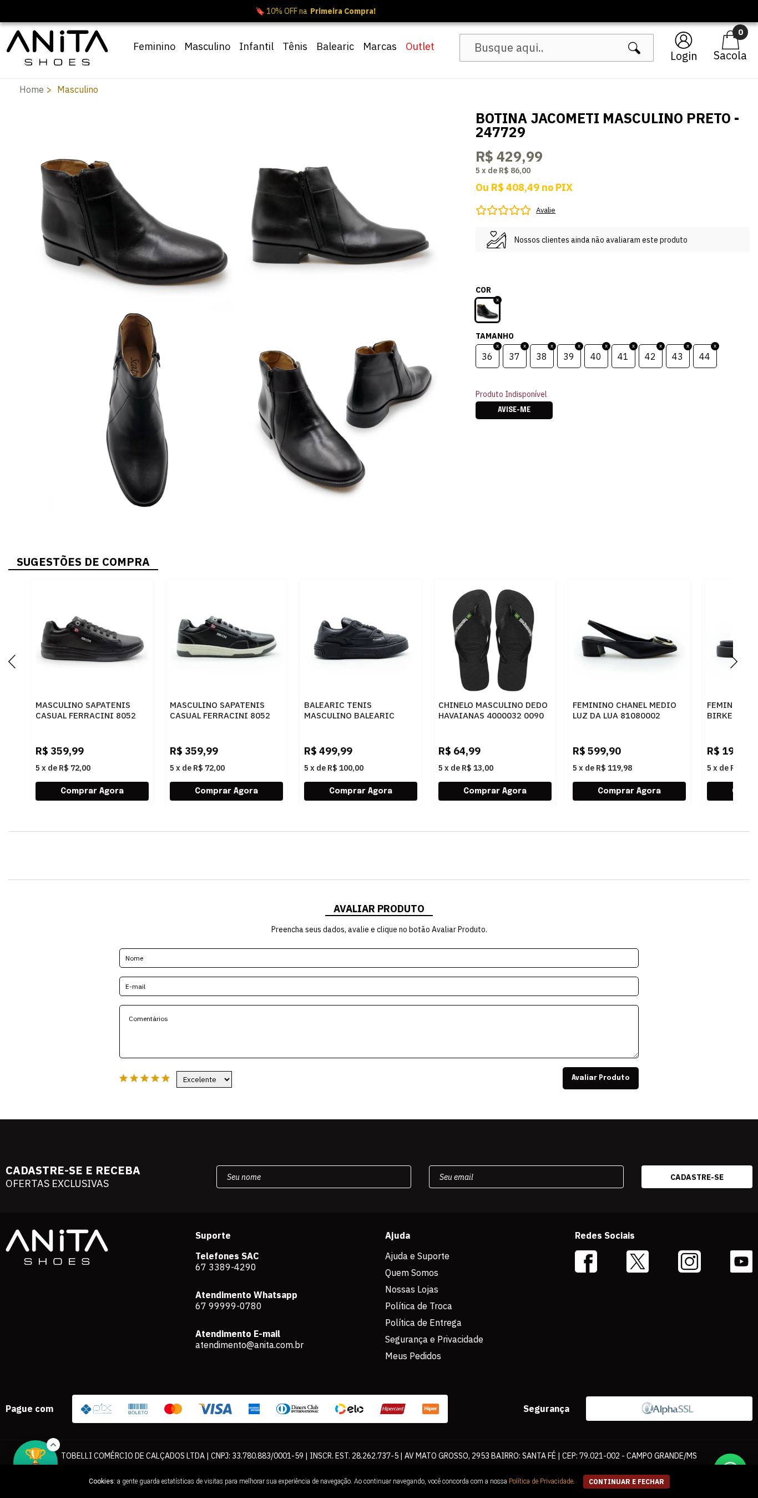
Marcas (380, 46)
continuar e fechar (626, 1481)
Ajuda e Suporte (417, 1255)
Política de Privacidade (541, 1481)
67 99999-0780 (228, 1305)
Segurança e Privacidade (434, 1339)
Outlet (420, 46)
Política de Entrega (423, 1322)
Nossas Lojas (411, 1289)
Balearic (335, 46)
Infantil (256, 46)
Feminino (154, 46)
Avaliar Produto (601, 1078)
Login (684, 55)
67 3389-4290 (225, 1267)
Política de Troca (418, 1305)
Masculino (207, 46)
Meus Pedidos (413, 1355)
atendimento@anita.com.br (249, 1344)
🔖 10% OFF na (379, 11)
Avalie (545, 210)
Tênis (294, 46)
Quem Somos (411, 1272)
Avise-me (514, 410)
